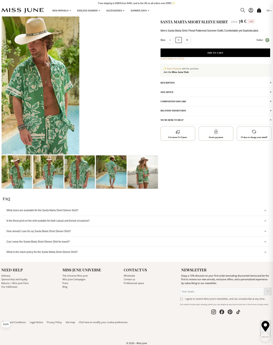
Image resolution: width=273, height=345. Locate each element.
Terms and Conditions (14, 322)
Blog (64, 286)
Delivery (5, 275)
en (268, 10)
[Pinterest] (230, 312)
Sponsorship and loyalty (14, 279)
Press (65, 283)
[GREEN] (267, 40)
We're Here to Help (172, 120)
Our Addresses (9, 286)
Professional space (134, 283)
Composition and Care (173, 101)
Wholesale (129, 275)
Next (155, 102)
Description (168, 83)
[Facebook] (222, 312)
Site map (70, 322)
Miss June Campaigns (73, 279)
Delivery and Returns (173, 110)
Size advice (167, 92)
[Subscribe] (268, 291)
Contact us (129, 279)
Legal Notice (36, 322)
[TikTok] (238, 312)
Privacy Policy (54, 322)
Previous (5, 102)
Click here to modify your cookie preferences (103, 322)
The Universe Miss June (75, 275)
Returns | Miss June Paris (15, 283)
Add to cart (215, 53)
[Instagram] (213, 312)
